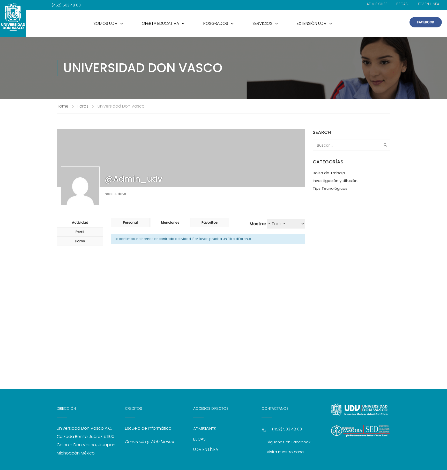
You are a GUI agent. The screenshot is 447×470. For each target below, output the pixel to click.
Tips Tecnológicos (330, 188)
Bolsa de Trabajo (329, 173)
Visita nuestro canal (285, 451)
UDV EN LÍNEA (427, 3)
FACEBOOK (425, 22)
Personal (130, 222)
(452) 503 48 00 (287, 429)
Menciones (170, 222)
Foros (83, 106)
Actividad (80, 222)
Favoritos (210, 222)
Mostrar (258, 224)
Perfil (80, 231)
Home (63, 106)
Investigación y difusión (335, 180)
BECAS (402, 3)
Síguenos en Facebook (288, 442)
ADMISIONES (377, 3)
